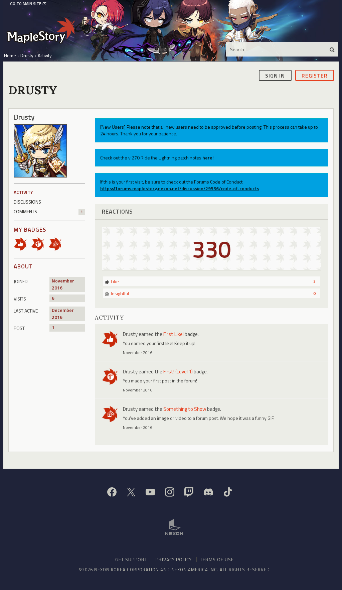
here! (208, 157)
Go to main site (25, 4)
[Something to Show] (57, 243)
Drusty (130, 334)
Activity (23, 192)
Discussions (27, 201)
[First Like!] (22, 243)
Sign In (275, 76)
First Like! (173, 334)
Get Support (131, 559)
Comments (48, 211)
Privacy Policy (174, 559)
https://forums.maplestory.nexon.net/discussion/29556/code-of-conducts (179, 188)
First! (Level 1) (178, 371)
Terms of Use (217, 559)
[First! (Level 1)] (39, 243)
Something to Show (184, 409)
